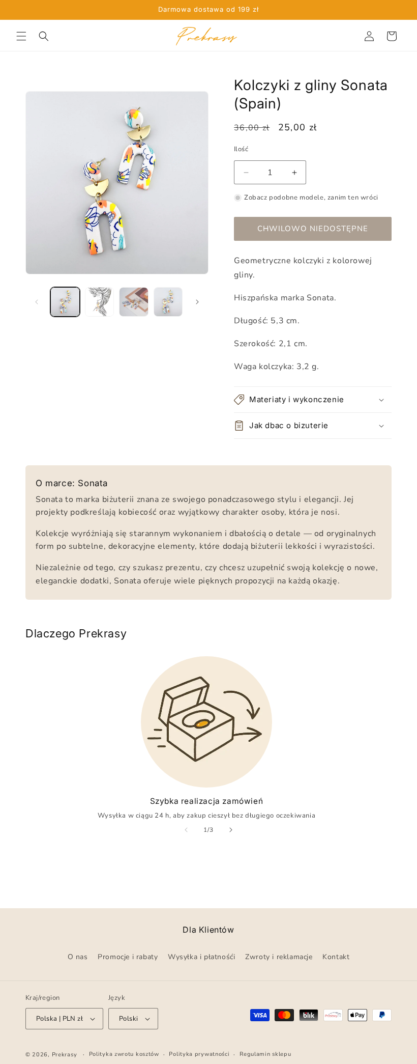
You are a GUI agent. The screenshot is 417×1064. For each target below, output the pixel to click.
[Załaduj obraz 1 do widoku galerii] (65, 302)
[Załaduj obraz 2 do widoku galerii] (99, 302)
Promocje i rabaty (128, 957)
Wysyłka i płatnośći (201, 957)
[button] (21, 36)
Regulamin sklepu (265, 1054)
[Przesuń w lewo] (36, 302)
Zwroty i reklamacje (278, 957)
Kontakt (335, 957)
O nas (78, 957)
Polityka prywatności (199, 1054)
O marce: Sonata (72, 483)
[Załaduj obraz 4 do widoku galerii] (168, 302)
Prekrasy (64, 1054)
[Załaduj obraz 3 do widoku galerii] (133, 302)
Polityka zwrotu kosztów (124, 1054)
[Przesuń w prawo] (197, 302)
